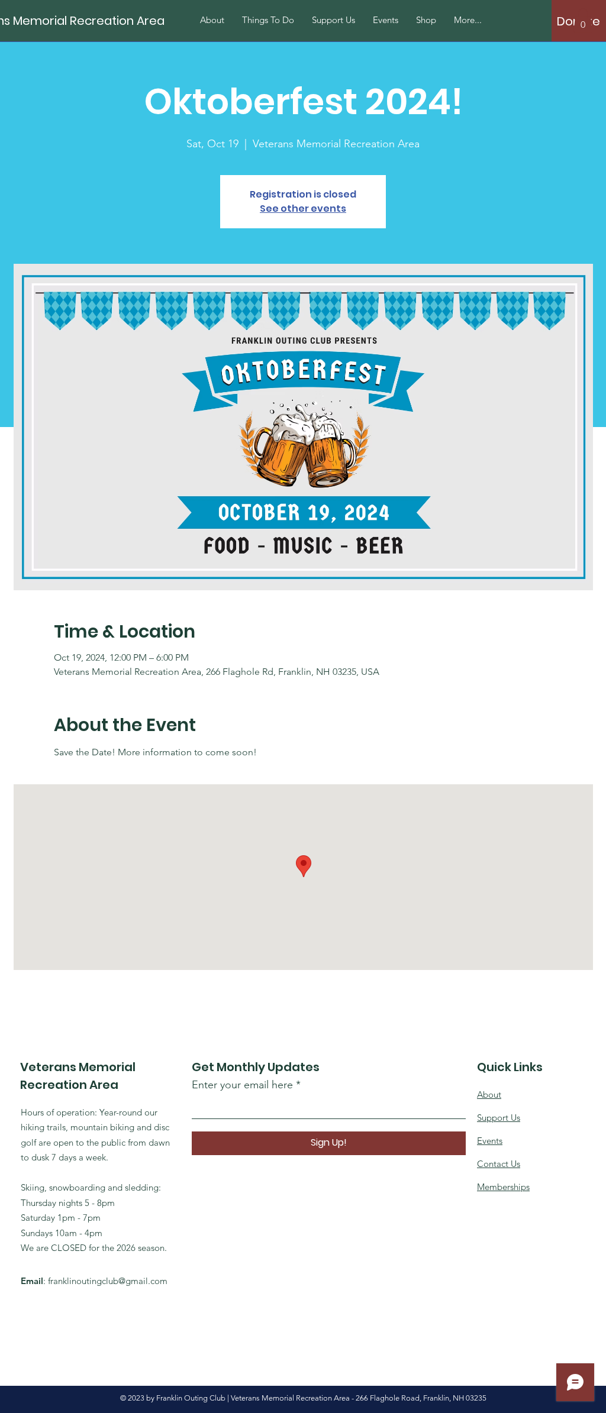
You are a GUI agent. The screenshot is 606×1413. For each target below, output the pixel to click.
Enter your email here (242, 1084)
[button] (583, 20)
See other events (303, 208)
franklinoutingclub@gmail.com (107, 1280)
